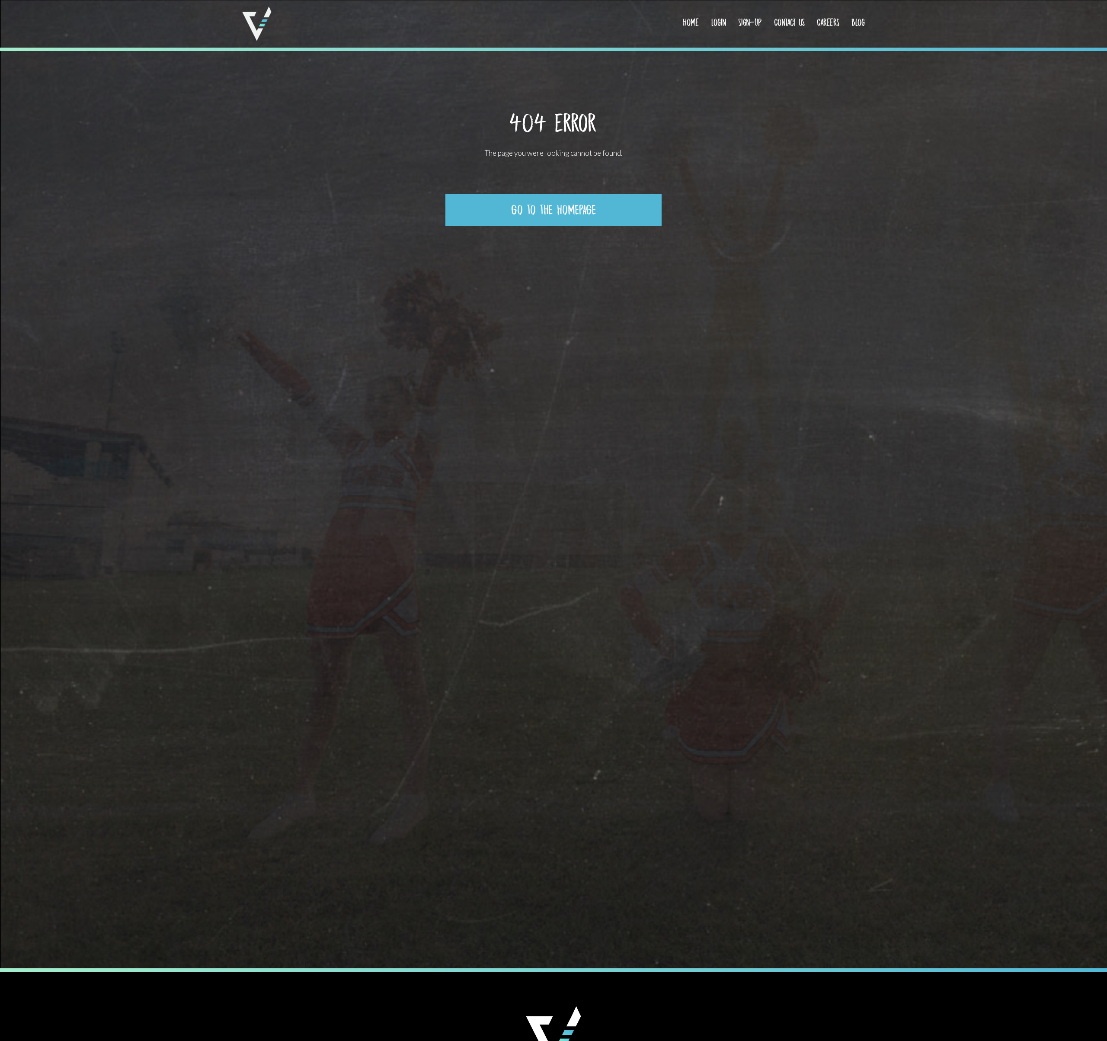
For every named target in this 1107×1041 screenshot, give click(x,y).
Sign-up (750, 22)
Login (718, 22)
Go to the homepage (553, 210)
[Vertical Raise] (257, 23)
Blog (858, 22)
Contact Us (789, 22)
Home (691, 22)
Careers (828, 22)
